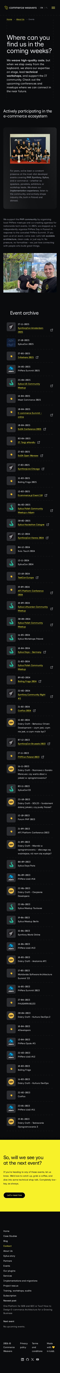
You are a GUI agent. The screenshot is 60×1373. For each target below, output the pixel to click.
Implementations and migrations (20, 1280)
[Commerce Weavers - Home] (20, 8)
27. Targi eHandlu (26, 442)
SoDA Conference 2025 (29, 429)
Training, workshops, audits (17, 1290)
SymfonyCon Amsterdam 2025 (30, 330)
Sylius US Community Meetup (29, 386)
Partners (7, 1261)
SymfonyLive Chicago (29, 469)
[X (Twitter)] (32, 1359)
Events (6, 1266)
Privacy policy (23, 1345)
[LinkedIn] (22, 1359)
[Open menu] (53, 8)
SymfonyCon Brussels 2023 (31, 743)
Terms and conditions (37, 1347)
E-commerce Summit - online (30, 415)
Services (7, 1275)
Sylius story (9, 1256)
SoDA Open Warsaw (28, 455)
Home (9, 19)
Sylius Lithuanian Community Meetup (33, 608)
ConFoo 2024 (24, 710)
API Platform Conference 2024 (30, 592)
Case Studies (10, 1236)
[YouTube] (37, 1359)
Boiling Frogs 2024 (27, 681)
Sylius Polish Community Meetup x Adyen (30, 510)
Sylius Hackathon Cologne (31, 524)
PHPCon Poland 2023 (28, 757)
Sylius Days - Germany (29, 652)
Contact (7, 1246)
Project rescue (10, 1285)
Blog (5, 1241)
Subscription (9, 1295)
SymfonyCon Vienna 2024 (31, 538)
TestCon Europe (26, 577)
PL (47, 8)
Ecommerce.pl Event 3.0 (30, 495)
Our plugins (9, 1271)
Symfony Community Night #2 (31, 696)
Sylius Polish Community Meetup (30, 625)
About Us (20, 19)
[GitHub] (27, 1359)
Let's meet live (14, 1195)
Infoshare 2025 (26, 357)
